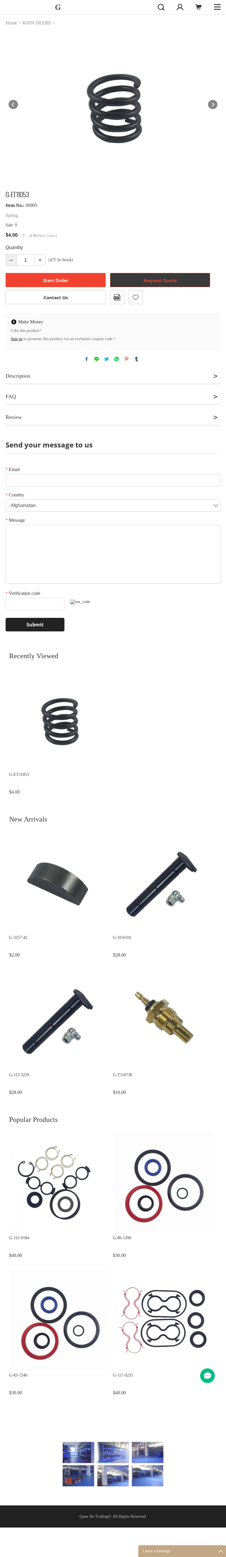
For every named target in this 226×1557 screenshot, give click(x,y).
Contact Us (56, 297)
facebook (86, 359)
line (96, 359)
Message (15, 520)
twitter (106, 359)
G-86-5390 (122, 1238)
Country (15, 494)
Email (13, 469)
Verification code (23, 593)
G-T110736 (122, 1075)
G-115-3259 (19, 1075)
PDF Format (117, 297)
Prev (13, 104)
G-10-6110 (122, 937)
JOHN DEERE (36, 22)
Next (212, 104)
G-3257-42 (18, 937)
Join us (16, 339)
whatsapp (116, 359)
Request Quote (160, 280)
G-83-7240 (18, 1375)
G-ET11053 (19, 774)
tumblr (136, 359)
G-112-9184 (19, 1238)
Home (11, 22)
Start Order (56, 280)
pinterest (126, 359)
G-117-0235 (123, 1375)
